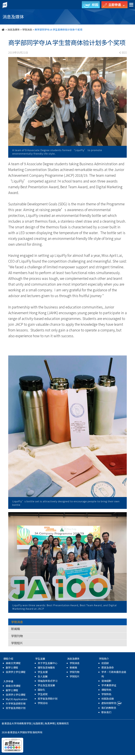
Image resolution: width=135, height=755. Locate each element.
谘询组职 (106, 680)
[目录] (131, 4)
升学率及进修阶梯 (16, 703)
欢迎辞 (105, 663)
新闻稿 (15, 629)
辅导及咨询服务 (46, 667)
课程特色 (106, 689)
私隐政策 (38, 723)
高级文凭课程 (13, 663)
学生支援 (43, 672)
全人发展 (43, 676)
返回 (124, 52)
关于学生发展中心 (47, 663)
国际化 (41, 689)
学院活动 (43, 703)
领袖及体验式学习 (47, 680)
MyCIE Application (16, 699)
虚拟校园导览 (109, 703)
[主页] (3, 29)
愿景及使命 (107, 667)
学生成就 (43, 694)
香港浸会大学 (9, 723)
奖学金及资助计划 (16, 708)
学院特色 (106, 694)
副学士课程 (12, 667)
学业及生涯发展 (46, 685)
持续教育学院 (23, 723)
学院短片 (17, 643)
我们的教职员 (108, 707)
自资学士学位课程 (16, 672)
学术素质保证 (108, 685)
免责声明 (50, 723)
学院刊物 (17, 636)
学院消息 (27, 29)
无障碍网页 (62, 723)
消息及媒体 (13, 29)
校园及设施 (107, 698)
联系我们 (106, 712)
